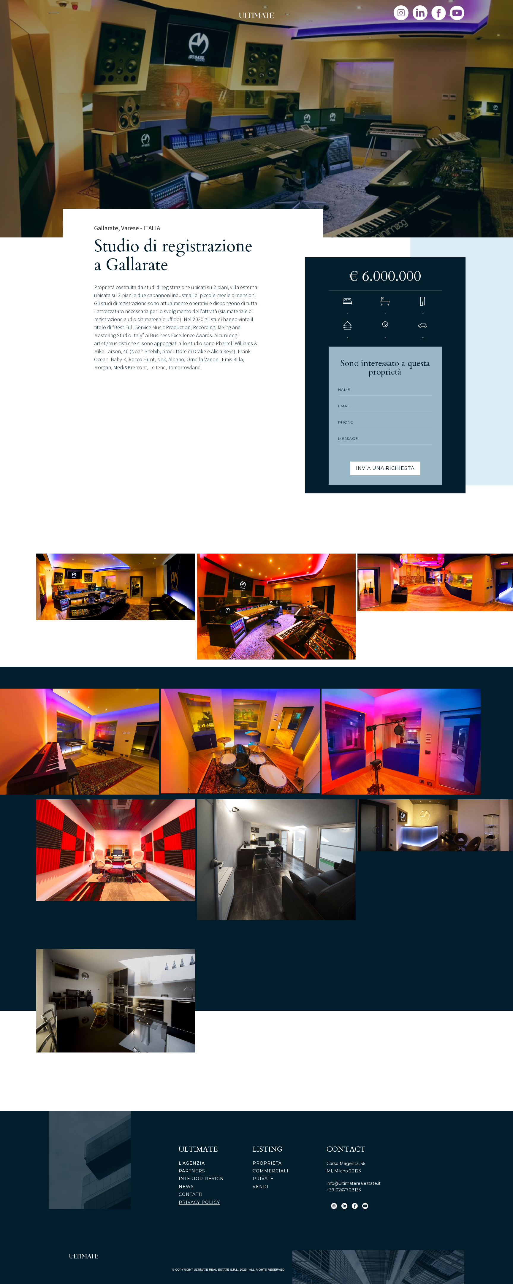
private (263, 1179)
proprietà (267, 1163)
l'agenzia (192, 1163)
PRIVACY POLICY (199, 1202)
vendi (261, 1187)
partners (192, 1171)
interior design (201, 1179)
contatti (191, 1194)
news (186, 1187)
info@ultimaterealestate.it (354, 1183)
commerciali (271, 1171)
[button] (56, 12)
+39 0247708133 (344, 1190)
